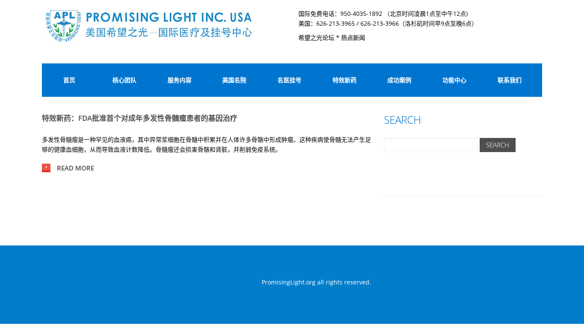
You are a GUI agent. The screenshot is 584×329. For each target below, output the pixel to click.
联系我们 (510, 80)
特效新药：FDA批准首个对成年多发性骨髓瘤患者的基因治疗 (139, 118)
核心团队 (124, 80)
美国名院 (234, 80)
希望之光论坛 (317, 37)
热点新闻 (353, 37)
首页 (69, 80)
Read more (75, 168)
